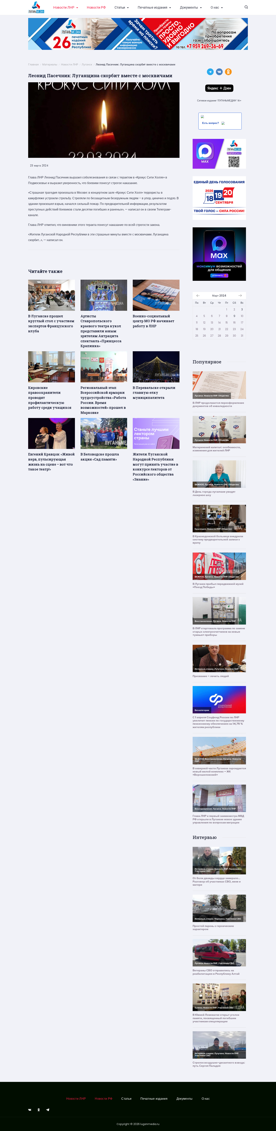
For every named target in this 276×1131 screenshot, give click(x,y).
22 (226, 329)
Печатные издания (152, 7)
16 (234, 322)
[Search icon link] (246, 7)
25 (196, 336)
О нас (215, 7)
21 (219, 329)
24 (242, 329)
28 (219, 336)
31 (242, 336)
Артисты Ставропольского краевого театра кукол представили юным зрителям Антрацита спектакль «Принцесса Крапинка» (101, 331)
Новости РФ (96, 7)
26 (204, 336)
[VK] (29, 1109)
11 (197, 322)
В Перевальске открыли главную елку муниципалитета (154, 392)
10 (242, 316)
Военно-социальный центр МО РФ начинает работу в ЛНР (153, 321)
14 (219, 322)
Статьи (120, 7)
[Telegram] (47, 1109)
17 (242, 322)
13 (212, 322)
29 (226, 336)
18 (197, 329)
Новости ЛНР (63, 7)
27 (211, 336)
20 (211, 329)
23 (234, 329)
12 (204, 322)
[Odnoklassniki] (38, 1109)
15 (226, 322)
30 (234, 336)
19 (204, 329)
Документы (189, 7)
